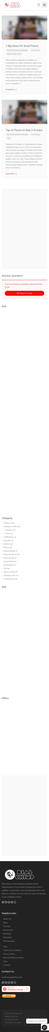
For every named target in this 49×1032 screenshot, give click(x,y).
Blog (5, 923)
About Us (7, 919)
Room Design (12, 54)
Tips (19, 54)
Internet (7, 544)
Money (6, 547)
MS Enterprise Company (19, 50)
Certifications (9, 537)
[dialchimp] (13, 5)
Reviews (6, 926)
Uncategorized (9, 579)
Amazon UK (8, 523)
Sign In (38, 5)
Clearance (9, 530)
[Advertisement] (24, 411)
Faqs (5, 961)
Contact (6, 965)
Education (7, 540)
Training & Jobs (9, 575)
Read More (10, 90)
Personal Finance (10, 554)
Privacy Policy (9, 954)
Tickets (8, 533)
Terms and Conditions (12, 950)
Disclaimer (7, 937)
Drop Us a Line (25, 293)
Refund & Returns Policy (13, 958)
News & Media (9, 551)
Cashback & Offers (11, 527)
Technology (8, 565)
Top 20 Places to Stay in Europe (24, 130)
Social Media (8, 561)
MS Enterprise (9, 941)
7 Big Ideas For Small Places (22, 45)
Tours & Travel (9, 572)
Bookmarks (8, 930)
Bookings (7, 934)
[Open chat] (44, 1027)
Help (5, 947)
